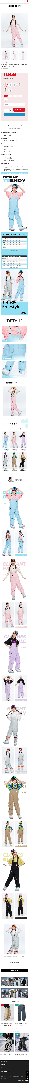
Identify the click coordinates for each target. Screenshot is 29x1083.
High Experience (4, 68)
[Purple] (15, 85)
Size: (5, 93)
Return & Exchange (14, 128)
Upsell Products (14, 1031)
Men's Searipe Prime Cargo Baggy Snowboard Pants (12, 1023)
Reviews (15, 125)
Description (8, 125)
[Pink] (6, 85)
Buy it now (14, 114)
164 (5, 99)
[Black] (10, 90)
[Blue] (10, 85)
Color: (6, 81)
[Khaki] (6, 90)
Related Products (14, 1001)
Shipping (22, 125)
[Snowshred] (14, 6)
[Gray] (19, 85)
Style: (5, 101)
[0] (26, 2)
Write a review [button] (14, 970)
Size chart (16, 118)
